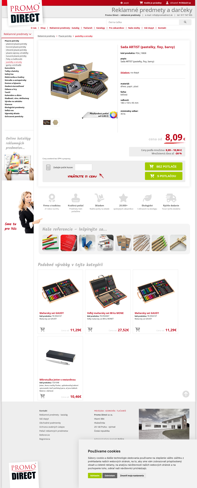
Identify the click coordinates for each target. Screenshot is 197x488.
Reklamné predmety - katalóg (64, 28)
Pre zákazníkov (116, 28)
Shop (43, 28)
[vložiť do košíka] (42, 329)
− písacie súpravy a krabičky (16, 53)
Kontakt (162, 28)
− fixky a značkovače (13, 59)
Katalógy (100, 28)
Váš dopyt (149, 28)
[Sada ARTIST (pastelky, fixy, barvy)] (79, 116)
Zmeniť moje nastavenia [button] (132, 475)
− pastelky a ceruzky (13, 62)
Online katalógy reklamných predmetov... (18, 143)
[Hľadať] (185, 22)
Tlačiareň (87, 28)
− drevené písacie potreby (16, 50)
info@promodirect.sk (162, 15)
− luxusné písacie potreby (16, 56)
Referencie (44, 435)
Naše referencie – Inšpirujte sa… (74, 229)
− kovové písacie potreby (15, 47)
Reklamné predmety (16, 34)
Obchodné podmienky (50, 422)
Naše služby (134, 28)
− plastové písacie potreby (16, 44)
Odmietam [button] (110, 475)
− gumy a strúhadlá (13, 65)
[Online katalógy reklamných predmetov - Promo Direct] (20, 179)
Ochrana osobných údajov (52, 426)
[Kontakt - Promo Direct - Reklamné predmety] (164, 438)
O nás (33, 28)
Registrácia (44, 439)
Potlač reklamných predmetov (53, 431)
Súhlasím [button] (95, 475)
